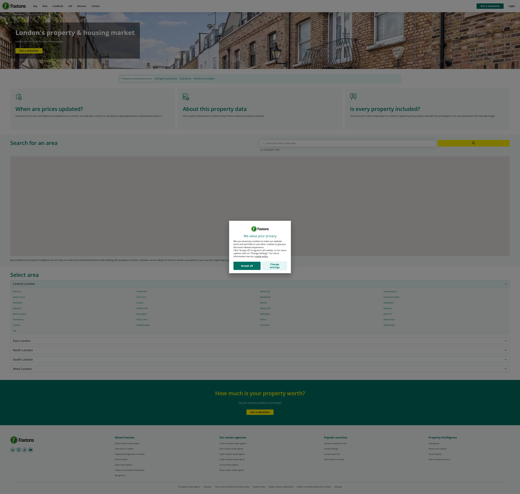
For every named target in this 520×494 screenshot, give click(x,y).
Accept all (247, 265)
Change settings (275, 266)
